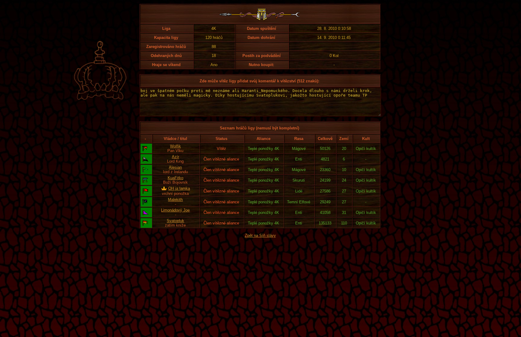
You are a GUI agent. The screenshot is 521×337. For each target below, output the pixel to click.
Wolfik (175, 146)
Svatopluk (175, 220)
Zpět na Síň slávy (260, 235)
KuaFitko (175, 178)
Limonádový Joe (175, 210)
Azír (175, 156)
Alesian (175, 167)
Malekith (175, 199)
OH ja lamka (179, 188)
